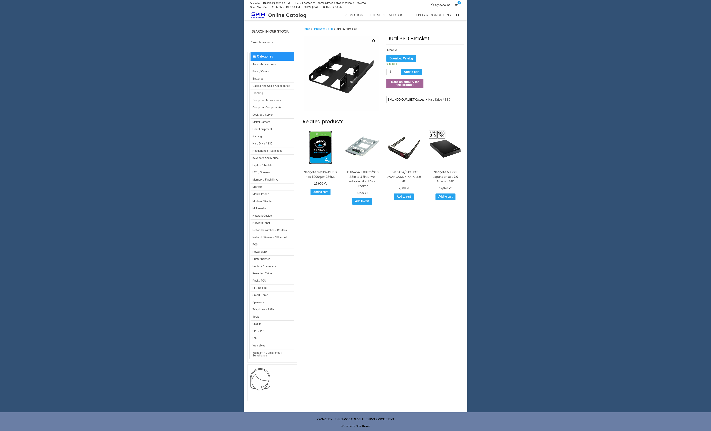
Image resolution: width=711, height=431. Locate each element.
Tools (256, 316)
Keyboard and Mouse (266, 158)
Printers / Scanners (264, 266)
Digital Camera (261, 122)
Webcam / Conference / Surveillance (267, 354)
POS (255, 244)
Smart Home (260, 295)
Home (306, 29)
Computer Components (267, 107)
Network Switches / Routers (270, 230)
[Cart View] (456, 5)
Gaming (257, 136)
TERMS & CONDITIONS (432, 15)
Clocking (258, 93)
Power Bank (260, 251)
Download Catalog (401, 58)
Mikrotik (257, 186)
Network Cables (262, 215)
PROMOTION (353, 15)
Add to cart (411, 71)
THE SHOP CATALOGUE (389, 15)
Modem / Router (263, 201)
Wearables (259, 345)
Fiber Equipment (262, 129)
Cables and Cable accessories (271, 85)
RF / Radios (260, 287)
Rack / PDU (259, 280)
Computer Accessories (267, 100)
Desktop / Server (263, 114)
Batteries (258, 78)
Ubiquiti (257, 324)
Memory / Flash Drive (265, 179)
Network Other (261, 223)
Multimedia (259, 208)
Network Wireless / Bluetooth (270, 237)
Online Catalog (287, 15)
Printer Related (261, 259)
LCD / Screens (261, 172)
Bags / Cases (261, 71)
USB (255, 338)
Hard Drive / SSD (263, 143)
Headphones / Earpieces (267, 150)
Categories (264, 56)
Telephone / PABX (263, 309)
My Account (442, 5)
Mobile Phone (261, 194)
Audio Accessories (264, 64)
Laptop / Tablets (263, 165)
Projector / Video (263, 273)
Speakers (258, 302)
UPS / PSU (259, 331)
